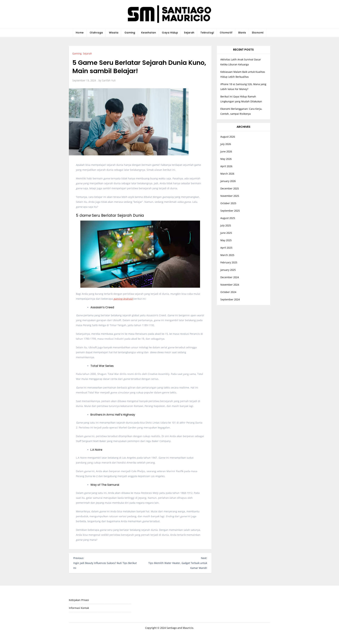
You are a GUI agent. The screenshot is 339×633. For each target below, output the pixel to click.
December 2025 (229, 188)
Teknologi (207, 32)
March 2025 (227, 255)
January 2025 (228, 269)
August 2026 (227, 136)
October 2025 (228, 203)
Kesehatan (148, 32)
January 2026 (228, 181)
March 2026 (227, 173)
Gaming (129, 32)
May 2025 (226, 240)
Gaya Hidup (170, 32)
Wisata (113, 32)
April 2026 (226, 166)
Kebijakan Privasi (79, 600)
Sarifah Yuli (109, 80)
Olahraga (96, 32)
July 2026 (225, 144)
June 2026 (226, 151)
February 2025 (228, 262)
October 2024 (228, 292)
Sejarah (189, 32)
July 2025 (225, 225)
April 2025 (226, 247)
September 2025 (230, 210)
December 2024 (229, 277)
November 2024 (229, 284)
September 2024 (230, 299)
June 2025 (226, 232)
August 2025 (227, 218)
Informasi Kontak (79, 608)
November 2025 (229, 195)
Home (80, 32)
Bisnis (242, 32)
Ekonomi (257, 32)
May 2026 (226, 158)
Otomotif (226, 32)
